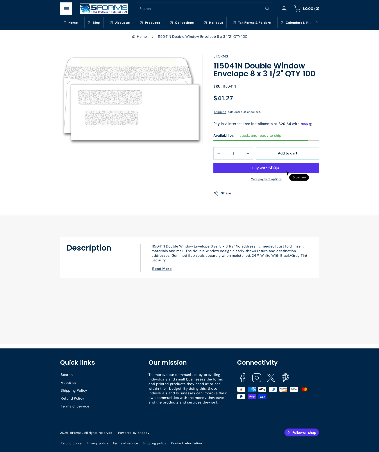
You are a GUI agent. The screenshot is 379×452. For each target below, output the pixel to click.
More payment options (266, 179)
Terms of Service (75, 406)
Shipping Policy (74, 390)
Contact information (186, 443)
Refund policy (71, 443)
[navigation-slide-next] (311, 22)
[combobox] (204, 8)
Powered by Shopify (134, 433)
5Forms (76, 433)
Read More (162, 268)
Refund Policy (72, 398)
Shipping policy (154, 443)
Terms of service (125, 443)
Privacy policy (97, 443)
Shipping (220, 112)
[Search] (267, 8)
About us (68, 382)
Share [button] (226, 193)
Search (67, 374)
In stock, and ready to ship (247, 135)
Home (142, 36)
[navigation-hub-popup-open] (66, 8)
